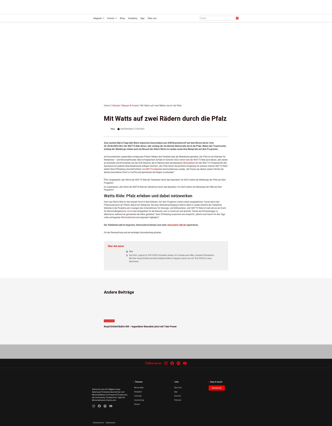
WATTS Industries (154, 169)
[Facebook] (172, 363)
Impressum (110, 423)
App (175, 392)
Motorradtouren (128, 217)
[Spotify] (178, 363)
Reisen (137, 404)
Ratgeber (138, 392)
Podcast (177, 400)
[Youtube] (185, 363)
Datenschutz (98, 423)
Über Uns (178, 388)
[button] (105, 313)
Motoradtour (189, 163)
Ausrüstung (139, 400)
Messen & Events (130, 105)
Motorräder (139, 388)
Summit (177, 396)
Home (107, 105)
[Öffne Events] (116, 18)
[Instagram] (166, 363)
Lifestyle (116, 105)
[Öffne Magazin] (103, 18)
